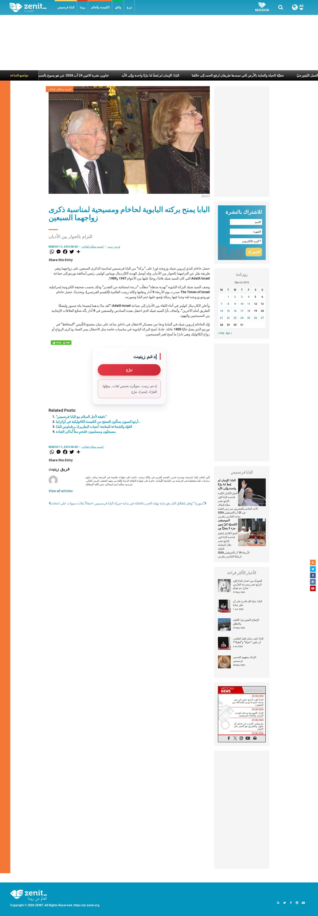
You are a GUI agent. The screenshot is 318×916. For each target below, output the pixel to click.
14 (221, 310)
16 (235, 310)
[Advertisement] (159, 42)
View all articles (61, 491)
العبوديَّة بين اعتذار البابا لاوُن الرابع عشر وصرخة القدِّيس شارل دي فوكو (247, 584)
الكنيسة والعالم (100, 7)
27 (262, 317)
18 (248, 310)
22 (228, 317)
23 (235, 317)
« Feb (221, 333)
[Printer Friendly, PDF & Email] (61, 342)
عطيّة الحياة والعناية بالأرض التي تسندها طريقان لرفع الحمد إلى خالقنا (203, 75)
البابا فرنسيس (65, 7)
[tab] (230, 689)
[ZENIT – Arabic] (32, 7)
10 (241, 303)
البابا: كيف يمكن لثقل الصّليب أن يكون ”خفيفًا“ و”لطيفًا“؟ (248, 640)
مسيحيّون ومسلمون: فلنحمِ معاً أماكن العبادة (86, 431)
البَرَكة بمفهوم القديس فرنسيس (244, 659)
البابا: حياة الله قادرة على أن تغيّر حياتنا (247, 603)
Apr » (229, 333)
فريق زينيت (113, 246)
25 (248, 317)
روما (82, 7)
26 (255, 317)
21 (221, 317)
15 (228, 310)
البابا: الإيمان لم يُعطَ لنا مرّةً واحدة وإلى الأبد (115, 75)
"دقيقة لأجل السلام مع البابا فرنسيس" (81, 417)
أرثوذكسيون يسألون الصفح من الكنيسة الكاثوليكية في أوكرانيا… (98, 422)
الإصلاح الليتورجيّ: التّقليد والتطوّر (246, 621)
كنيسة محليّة (64, 89)
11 (248, 303)
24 (241, 317)
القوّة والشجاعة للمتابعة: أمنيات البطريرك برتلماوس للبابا (94, 426)
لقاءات (52, 89)
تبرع (129, 7)
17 (241, 310)
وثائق (118, 7)
